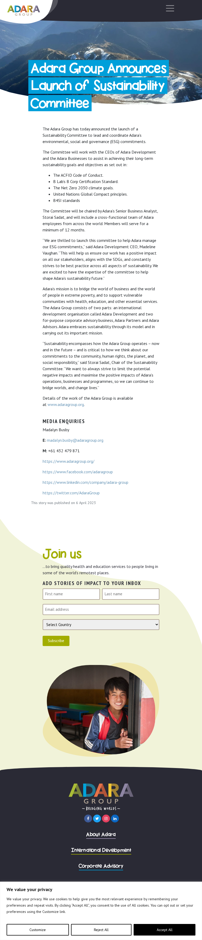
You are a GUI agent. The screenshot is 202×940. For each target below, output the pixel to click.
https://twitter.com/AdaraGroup (71, 492)
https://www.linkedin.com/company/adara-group (85, 482)
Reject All (101, 929)
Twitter (97, 818)
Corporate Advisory (101, 866)
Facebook (88, 818)
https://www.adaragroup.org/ (68, 461)
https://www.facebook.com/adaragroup (78, 471)
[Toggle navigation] (168, 8)
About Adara (100, 834)
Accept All (165, 929)
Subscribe (56, 640)
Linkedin (115, 818)
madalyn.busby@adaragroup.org (75, 440)
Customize (37, 929)
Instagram (106, 818)
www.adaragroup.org (66, 404)
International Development (101, 850)
